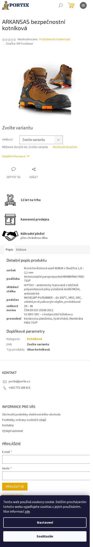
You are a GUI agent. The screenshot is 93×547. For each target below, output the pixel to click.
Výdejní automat (12, 431)
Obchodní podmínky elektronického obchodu (31, 414)
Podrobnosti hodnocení (54, 39)
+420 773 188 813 (19, 388)
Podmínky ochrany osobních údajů (24, 420)
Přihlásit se (15, 486)
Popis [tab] (9, 250)
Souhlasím (45, 536)
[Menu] (83, 5)
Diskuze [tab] (21, 250)
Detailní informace (14, 156)
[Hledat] (60, 5)
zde (27, 511)
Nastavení (45, 522)
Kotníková (34, 339)
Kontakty (8, 425)
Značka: (19, 44)
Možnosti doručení (65, 147)
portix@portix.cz (19, 381)
